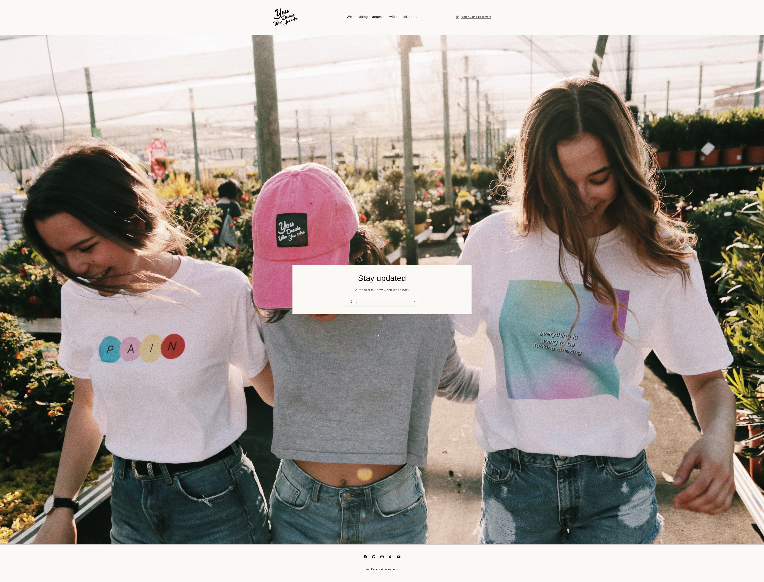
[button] (473, 16)
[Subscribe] (413, 301)
